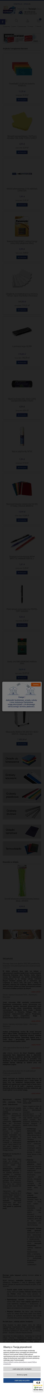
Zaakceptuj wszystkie (22, 1380)
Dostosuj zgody (22, 1375)
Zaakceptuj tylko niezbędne (22, 1369)
